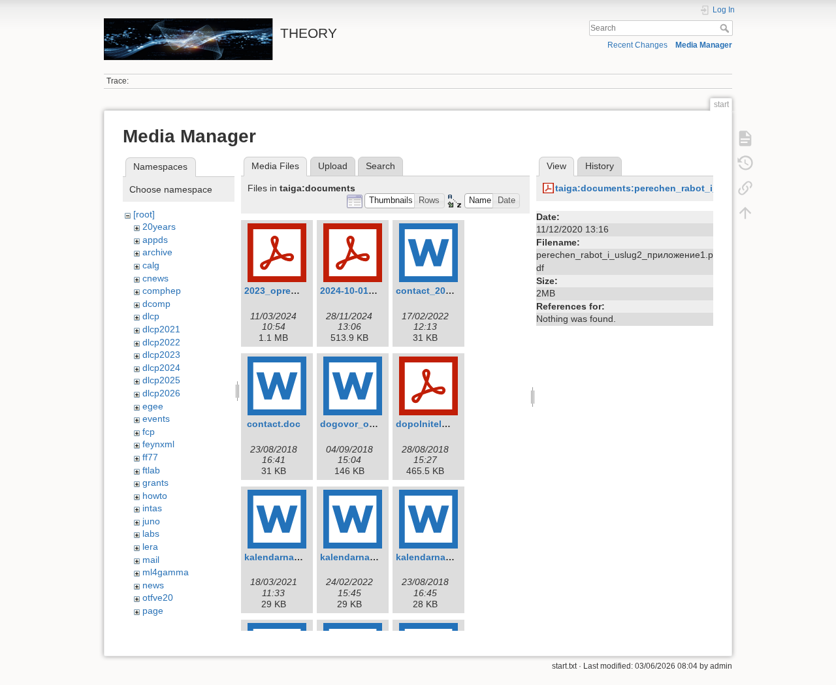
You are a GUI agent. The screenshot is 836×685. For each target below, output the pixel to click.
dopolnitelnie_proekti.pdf (452, 424)
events (156, 418)
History (599, 166)
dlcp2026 (161, 393)
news (153, 585)
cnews (155, 278)
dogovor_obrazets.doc (370, 424)
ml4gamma (165, 572)
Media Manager (703, 45)
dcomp (156, 303)
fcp (148, 431)
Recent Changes (637, 45)
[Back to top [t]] (745, 212)
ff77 (150, 457)
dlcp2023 (161, 354)
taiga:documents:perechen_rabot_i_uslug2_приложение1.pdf (694, 188)
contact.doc (273, 424)
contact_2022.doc (435, 290)
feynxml (158, 444)
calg (150, 265)
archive (157, 252)
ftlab (151, 470)
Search (726, 28)
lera (150, 546)
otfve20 (157, 597)
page (152, 610)
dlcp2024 (161, 367)
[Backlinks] (745, 188)
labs (150, 533)
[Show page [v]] (745, 138)
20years (159, 226)
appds (155, 239)
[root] (144, 214)
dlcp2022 (161, 342)
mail (150, 559)
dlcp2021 (161, 329)
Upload (332, 166)
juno (151, 521)
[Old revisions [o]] (745, 163)
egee (152, 406)
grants (155, 482)
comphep (161, 290)
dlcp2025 (161, 380)
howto (154, 495)
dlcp (150, 316)
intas (152, 508)
